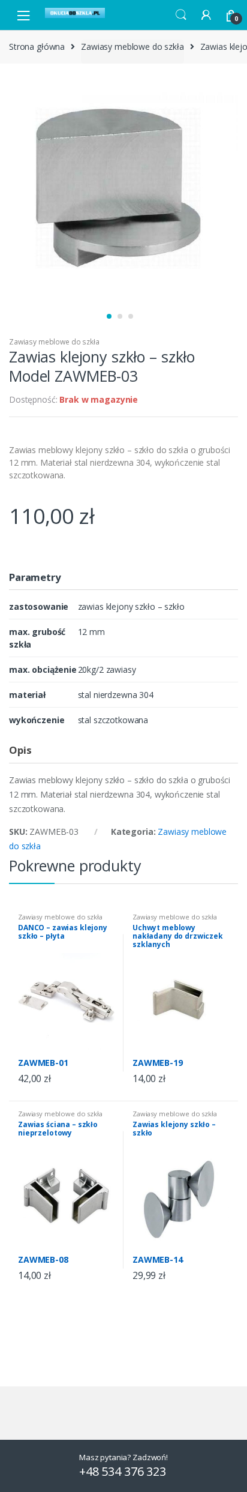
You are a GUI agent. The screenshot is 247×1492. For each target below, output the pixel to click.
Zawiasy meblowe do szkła (132, 46)
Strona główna (37, 46)
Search (181, 15)
